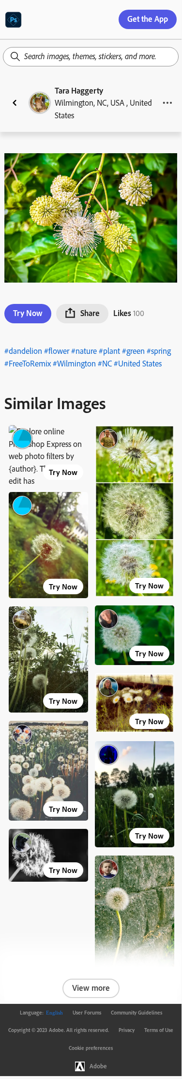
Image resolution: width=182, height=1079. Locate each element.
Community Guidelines (136, 1012)
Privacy (127, 1030)
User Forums (87, 1012)
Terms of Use (158, 1030)
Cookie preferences (91, 1048)
